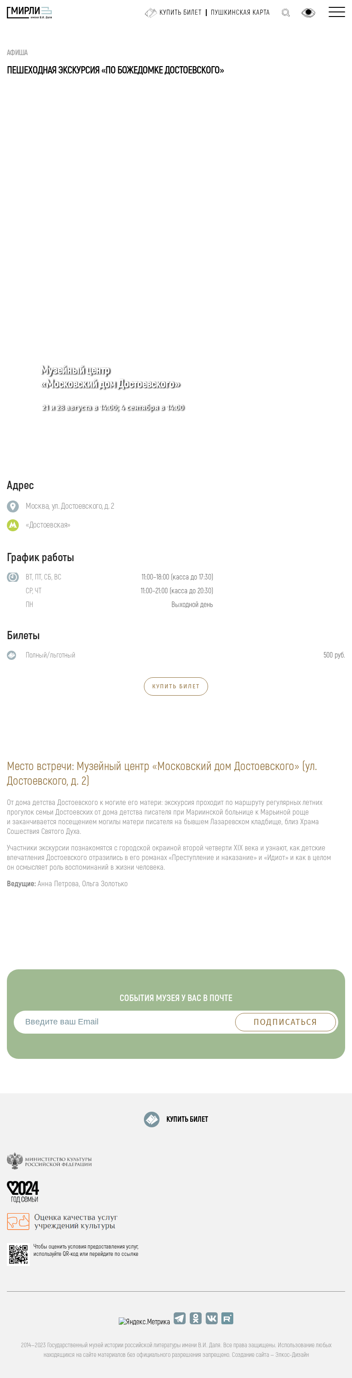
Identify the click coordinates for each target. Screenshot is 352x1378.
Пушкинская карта (240, 12)
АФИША (17, 52)
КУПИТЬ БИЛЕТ (176, 686)
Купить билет (181, 12)
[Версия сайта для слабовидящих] (308, 12)
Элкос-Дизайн (292, 1355)
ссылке (129, 1254)
